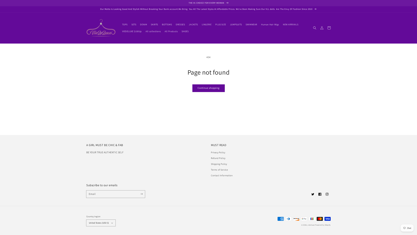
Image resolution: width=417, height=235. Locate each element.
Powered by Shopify (323, 225)
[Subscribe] (141, 194)
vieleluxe (311, 225)
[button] (314, 27)
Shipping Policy (219, 164)
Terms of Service (219, 169)
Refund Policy (218, 158)
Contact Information (222, 175)
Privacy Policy (218, 152)
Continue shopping (209, 87)
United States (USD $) (99, 222)
